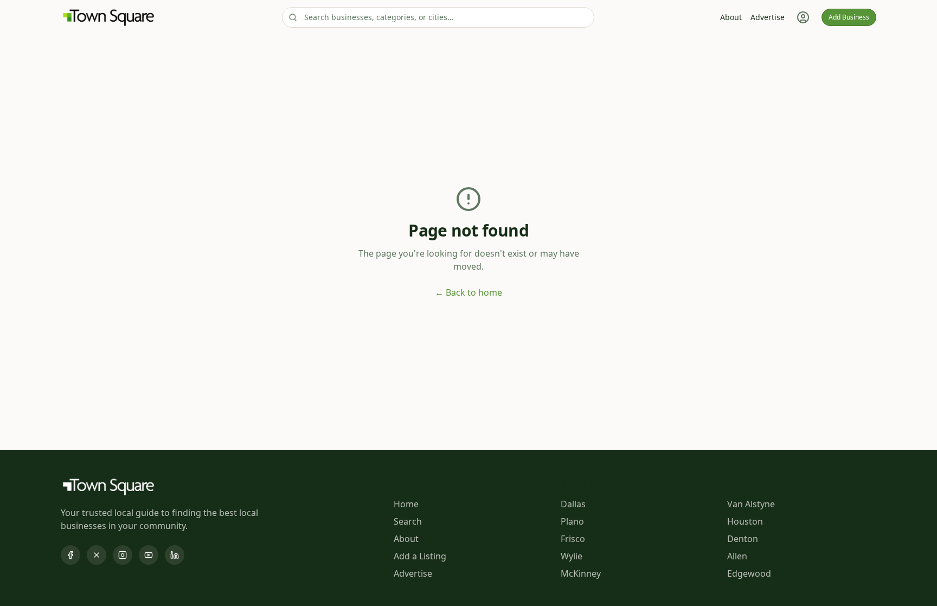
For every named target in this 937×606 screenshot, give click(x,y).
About (731, 17)
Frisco (573, 539)
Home (406, 504)
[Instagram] (122, 555)
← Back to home (468, 292)
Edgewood (749, 573)
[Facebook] (70, 555)
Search (408, 521)
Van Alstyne (751, 504)
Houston (745, 521)
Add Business (849, 17)
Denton (742, 539)
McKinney (581, 573)
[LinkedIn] (174, 555)
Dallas (573, 504)
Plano (572, 521)
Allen (737, 556)
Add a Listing (420, 556)
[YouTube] (148, 555)
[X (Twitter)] (96, 555)
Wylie (571, 556)
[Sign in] (803, 17)
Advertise (767, 17)
